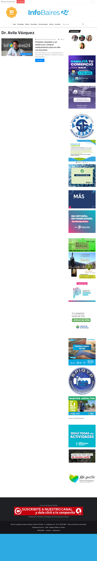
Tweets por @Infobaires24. (76, 418)
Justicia (51, 24)
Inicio (14, 24)
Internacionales (43, 24)
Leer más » (40, 60)
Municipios (34, 24)
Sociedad (57, 24)
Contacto (48, 530)
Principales (20, 24)
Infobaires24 (56, 530)
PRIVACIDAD (40, 530)
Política (27, 24)
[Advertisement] (48, 547)
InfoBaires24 (40, 39)
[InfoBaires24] (48, 12)
